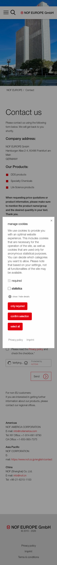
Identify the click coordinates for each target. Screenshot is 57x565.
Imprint (30, 340)
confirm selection (20, 316)
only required (18, 306)
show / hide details (21, 296)
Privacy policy (15, 340)
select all (15, 326)
